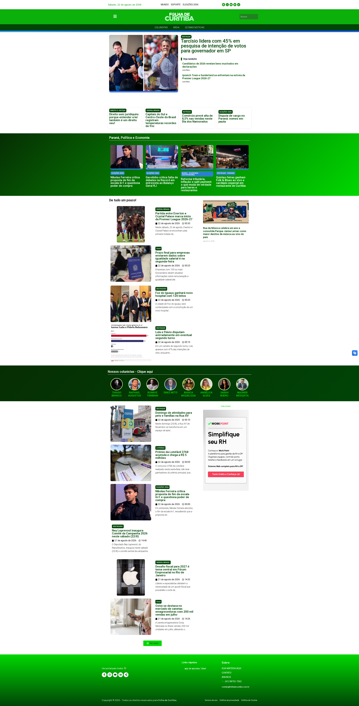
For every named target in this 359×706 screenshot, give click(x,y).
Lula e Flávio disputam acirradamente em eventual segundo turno (173, 335)
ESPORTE (175, 4)
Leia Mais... (186, 70)
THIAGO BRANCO (117, 394)
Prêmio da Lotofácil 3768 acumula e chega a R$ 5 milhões (171, 455)
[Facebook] (223, 4)
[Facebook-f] (104, 674)
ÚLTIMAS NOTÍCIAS (194, 27)
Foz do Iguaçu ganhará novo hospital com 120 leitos (174, 294)
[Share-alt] (238, 4)
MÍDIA (176, 27)
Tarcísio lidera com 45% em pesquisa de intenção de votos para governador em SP (213, 46)
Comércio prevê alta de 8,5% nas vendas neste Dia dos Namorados (197, 118)
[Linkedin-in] (120, 674)
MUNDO (165, 4)
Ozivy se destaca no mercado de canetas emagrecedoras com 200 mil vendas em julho (174, 610)
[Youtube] (231, 4)
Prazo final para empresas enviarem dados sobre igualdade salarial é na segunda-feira (172, 257)
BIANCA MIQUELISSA (188, 394)
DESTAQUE (186, 37)
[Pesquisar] (256, 16)
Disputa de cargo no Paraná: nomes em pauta (231, 118)
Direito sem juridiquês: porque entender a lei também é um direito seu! (124, 119)
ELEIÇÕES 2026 (190, 4)
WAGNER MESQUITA (242, 394)
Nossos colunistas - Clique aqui (130, 372)
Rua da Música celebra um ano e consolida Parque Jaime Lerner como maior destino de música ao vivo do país (224, 233)
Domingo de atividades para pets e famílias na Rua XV (173, 414)
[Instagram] (227, 4)
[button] (152, 643)
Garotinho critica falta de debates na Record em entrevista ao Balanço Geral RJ (162, 181)
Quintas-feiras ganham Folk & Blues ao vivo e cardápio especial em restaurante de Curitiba (231, 181)
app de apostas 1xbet (195, 668)
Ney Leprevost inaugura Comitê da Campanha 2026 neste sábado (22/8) (130, 533)
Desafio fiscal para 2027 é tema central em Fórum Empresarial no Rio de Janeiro (172, 571)
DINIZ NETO (170, 392)
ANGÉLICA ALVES (206, 394)
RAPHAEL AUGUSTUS (134, 394)
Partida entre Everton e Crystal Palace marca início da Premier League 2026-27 (173, 216)
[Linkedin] (234, 4)
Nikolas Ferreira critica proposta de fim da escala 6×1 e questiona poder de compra (125, 181)
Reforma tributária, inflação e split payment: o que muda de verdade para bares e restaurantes (196, 184)
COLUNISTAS (161, 27)
